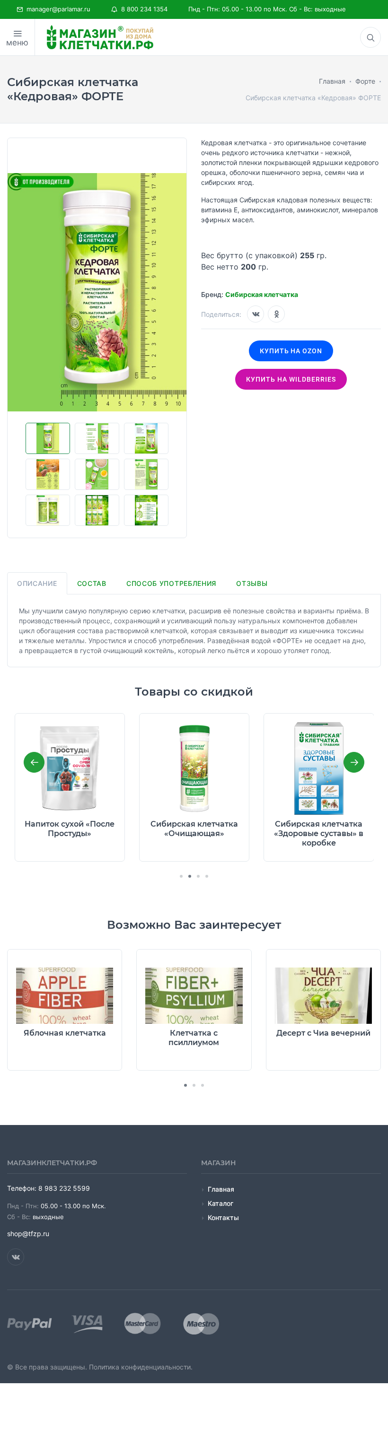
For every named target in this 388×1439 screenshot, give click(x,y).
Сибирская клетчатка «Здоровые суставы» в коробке (194, 833)
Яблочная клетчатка (65, 1033)
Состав (91, 583)
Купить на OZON (291, 351)
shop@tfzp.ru (28, 1234)
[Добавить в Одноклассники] (276, 314)
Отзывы (251, 583)
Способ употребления (171, 583)
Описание (37, 583)
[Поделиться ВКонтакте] (255, 314)
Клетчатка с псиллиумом (193, 1038)
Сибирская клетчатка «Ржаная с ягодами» (319, 829)
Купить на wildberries (291, 379)
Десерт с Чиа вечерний (323, 1033)
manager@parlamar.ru (56, 9)
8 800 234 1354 (142, 9)
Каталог (220, 1203)
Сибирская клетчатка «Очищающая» (70, 829)
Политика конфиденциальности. (141, 1367)
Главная (221, 1189)
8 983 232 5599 (64, 1188)
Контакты (223, 1217)
